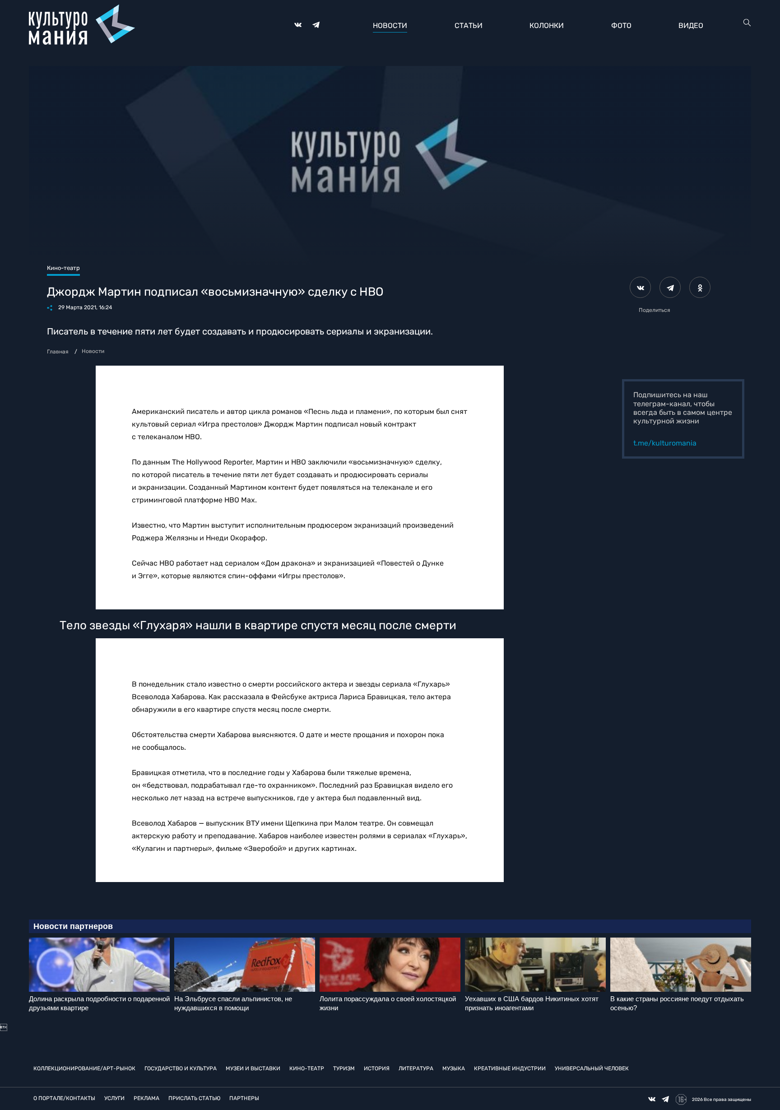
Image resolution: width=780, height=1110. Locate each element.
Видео (690, 25)
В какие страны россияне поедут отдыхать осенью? (677, 1003)
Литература (416, 1068)
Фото (621, 25)
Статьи (469, 25)
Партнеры (244, 1098)
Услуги (114, 1098)
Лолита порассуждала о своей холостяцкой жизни (388, 1003)
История (377, 1068)
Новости (390, 25)
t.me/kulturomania (664, 443)
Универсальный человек (592, 1068)
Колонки (546, 25)
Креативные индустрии (510, 1068)
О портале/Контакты (64, 1098)
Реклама (146, 1098)
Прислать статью (194, 1098)
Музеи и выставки (253, 1068)
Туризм (344, 1068)
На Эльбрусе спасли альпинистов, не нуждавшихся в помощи (233, 1003)
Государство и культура (180, 1068)
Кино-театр (306, 1068)
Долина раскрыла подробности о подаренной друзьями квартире (99, 1003)
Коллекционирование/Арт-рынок (84, 1068)
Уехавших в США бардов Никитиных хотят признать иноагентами (532, 1003)
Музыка (453, 1068)
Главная (58, 351)
